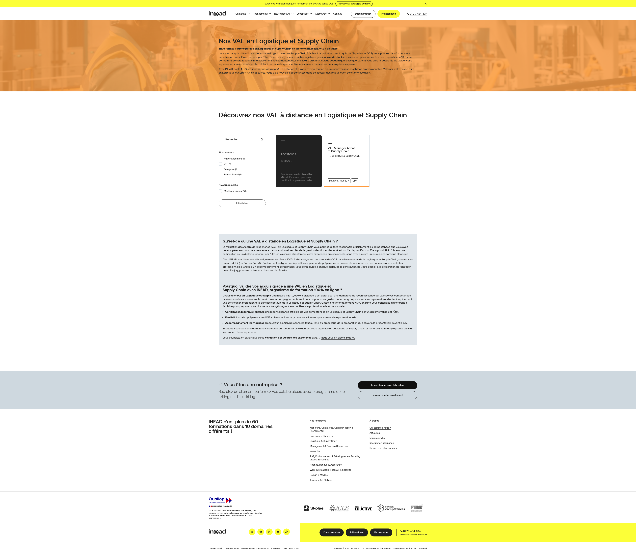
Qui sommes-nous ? (380, 427)
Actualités (375, 432)
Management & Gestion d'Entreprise (329, 446)
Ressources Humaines (321, 436)
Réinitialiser (242, 203)
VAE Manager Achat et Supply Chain (341, 149)
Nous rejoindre (377, 438)
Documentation (363, 13)
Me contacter (381, 532)
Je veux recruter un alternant (387, 395)
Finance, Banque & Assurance (326, 464)
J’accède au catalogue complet (354, 3)
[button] (242, 158)
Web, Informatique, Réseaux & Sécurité (330, 469)
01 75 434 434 (418, 13)
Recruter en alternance (382, 443)
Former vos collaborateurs (383, 448)
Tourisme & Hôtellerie (321, 480)
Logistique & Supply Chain (323, 441)
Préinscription (388, 13)
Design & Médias (319, 475)
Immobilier (315, 451)
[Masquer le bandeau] (425, 3)
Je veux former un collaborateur (387, 385)
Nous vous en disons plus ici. (338, 337)
